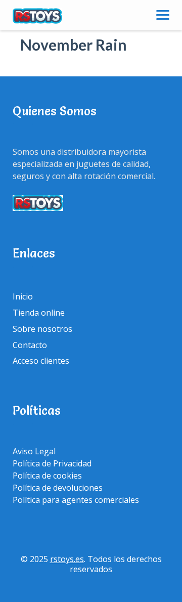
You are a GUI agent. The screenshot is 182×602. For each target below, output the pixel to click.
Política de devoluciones (58, 487)
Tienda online (39, 312)
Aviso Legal (34, 451)
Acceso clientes (41, 360)
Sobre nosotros (42, 328)
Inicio (23, 296)
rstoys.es (67, 559)
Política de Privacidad (52, 463)
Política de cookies (47, 475)
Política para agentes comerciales (76, 499)
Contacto (30, 345)
